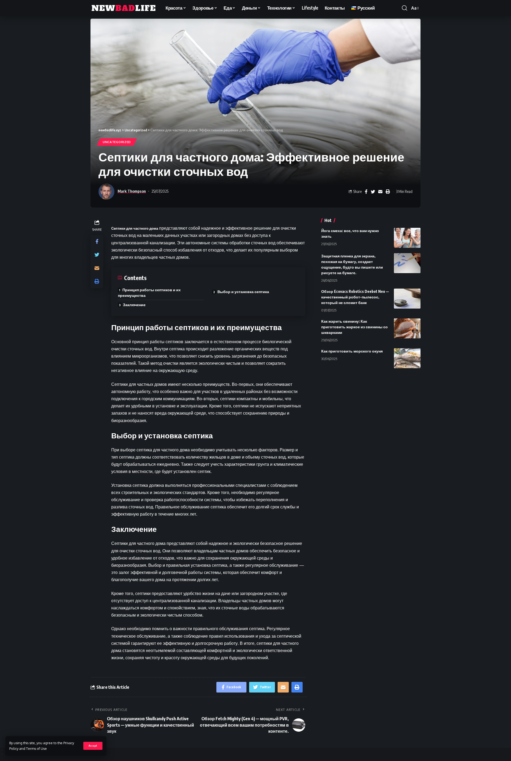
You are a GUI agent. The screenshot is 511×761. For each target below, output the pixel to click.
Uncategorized (117, 142)
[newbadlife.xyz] (123, 8)
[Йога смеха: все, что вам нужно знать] (407, 238)
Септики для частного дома (134, 228)
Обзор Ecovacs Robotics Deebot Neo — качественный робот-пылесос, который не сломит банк (355, 297)
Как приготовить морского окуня (352, 351)
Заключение (134, 304)
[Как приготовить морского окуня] (407, 358)
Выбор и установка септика (243, 291)
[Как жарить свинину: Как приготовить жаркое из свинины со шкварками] (407, 328)
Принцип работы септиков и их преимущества (149, 293)
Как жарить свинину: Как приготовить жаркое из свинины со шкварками (354, 327)
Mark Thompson (132, 191)
